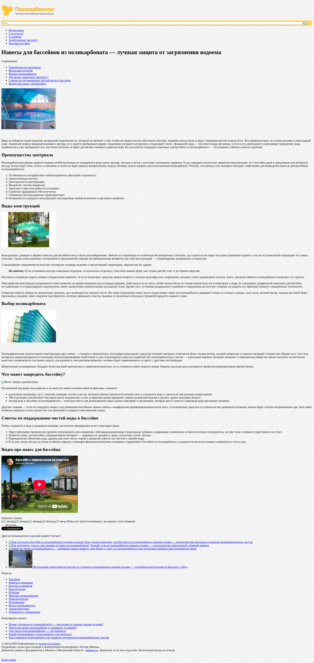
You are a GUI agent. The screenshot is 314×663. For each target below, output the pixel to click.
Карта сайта (8, 659)
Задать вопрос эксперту (23, 40)
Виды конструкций (21, 70)
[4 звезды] (48, 521)
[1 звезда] (7, 521)
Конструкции (17, 589)
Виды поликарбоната (22, 605)
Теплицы (14, 579)
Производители (18, 598)
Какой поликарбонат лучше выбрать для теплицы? (40, 634)
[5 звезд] (60, 521)
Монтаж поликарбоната (23, 595)
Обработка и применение (24, 612)
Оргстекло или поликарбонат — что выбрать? (37, 630)
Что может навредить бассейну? (29, 77)
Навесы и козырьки (21, 582)
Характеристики (19, 608)
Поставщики (17, 602)
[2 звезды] (21, 521)
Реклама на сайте (19, 43)
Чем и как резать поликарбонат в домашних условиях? (43, 627)
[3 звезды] (34, 521)
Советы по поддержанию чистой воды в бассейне (40, 80)
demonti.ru (92, 650)
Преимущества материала (25, 67)
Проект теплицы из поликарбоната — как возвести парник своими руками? (56, 624)
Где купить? (16, 33)
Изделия (14, 592)
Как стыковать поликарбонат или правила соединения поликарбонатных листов (59, 637)
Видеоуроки (16, 30)
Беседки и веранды (20, 585)
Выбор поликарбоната (23, 73)
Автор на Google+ (50, 643)
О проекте (15, 36)
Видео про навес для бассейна (27, 83)
